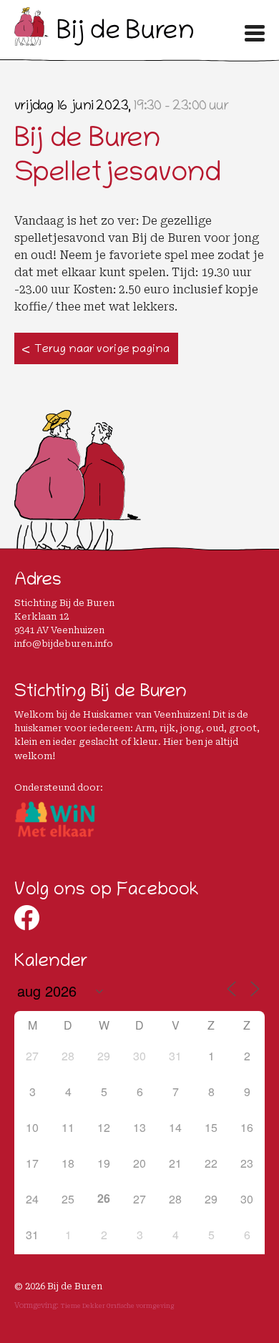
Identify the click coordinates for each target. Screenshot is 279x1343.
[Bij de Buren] (103, 41)
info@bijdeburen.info (63, 643)
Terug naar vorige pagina (102, 349)
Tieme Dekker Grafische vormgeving (118, 1305)
